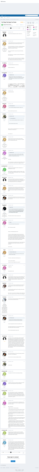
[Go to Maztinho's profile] (4, 153)
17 (17, 452)
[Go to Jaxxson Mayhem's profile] (4, 383)
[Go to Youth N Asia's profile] (4, 198)
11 (9, 452)
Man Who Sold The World (7, 24)
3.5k (4, 212)
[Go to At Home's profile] (33, 29)
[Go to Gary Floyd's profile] (4, 299)
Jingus (4, 185)
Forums (2, 17)
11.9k (4, 110)
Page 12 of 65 (23, 28)
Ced (4, 400)
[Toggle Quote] (9, 105)
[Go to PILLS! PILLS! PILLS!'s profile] (4, 208)
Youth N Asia (4, 195)
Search (5, 15)
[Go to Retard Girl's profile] (4, 43)
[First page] (1, 28)
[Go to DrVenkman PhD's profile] (4, 374)
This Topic (34, 15)
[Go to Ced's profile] (4, 403)
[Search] (37, 15)
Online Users (8, 17)
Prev (3, 452)
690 (4, 69)
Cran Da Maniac (4, 72)
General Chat (11, 25)
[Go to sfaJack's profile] (4, 442)
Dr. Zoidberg (4, 220)
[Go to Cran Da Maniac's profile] (4, 75)
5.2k (4, 192)
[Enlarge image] (16, 85)
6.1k (4, 173)
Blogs (4, 17)
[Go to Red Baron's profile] (4, 116)
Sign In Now (13, 461)
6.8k (4, 303)
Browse (2, 15)
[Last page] (20, 28)
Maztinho (4, 150)
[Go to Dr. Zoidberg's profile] (4, 65)
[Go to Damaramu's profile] (4, 106)
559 (4, 47)
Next (19, 452)
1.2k (4, 79)
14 (13, 452)
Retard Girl (4, 90)
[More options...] (24, 32)
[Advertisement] (19, 8)
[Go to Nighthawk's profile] (4, 286)
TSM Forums (3, 1)
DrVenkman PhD (4, 371)
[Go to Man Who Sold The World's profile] (2, 25)
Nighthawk (4, 283)
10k (4, 322)
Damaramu (4, 103)
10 (8, 452)
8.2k (4, 120)
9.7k (4, 397)
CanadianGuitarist (4, 166)
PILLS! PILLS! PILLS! (4, 205)
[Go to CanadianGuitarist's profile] (4, 169)
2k (4, 446)
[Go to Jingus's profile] (4, 188)
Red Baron (4, 361)
